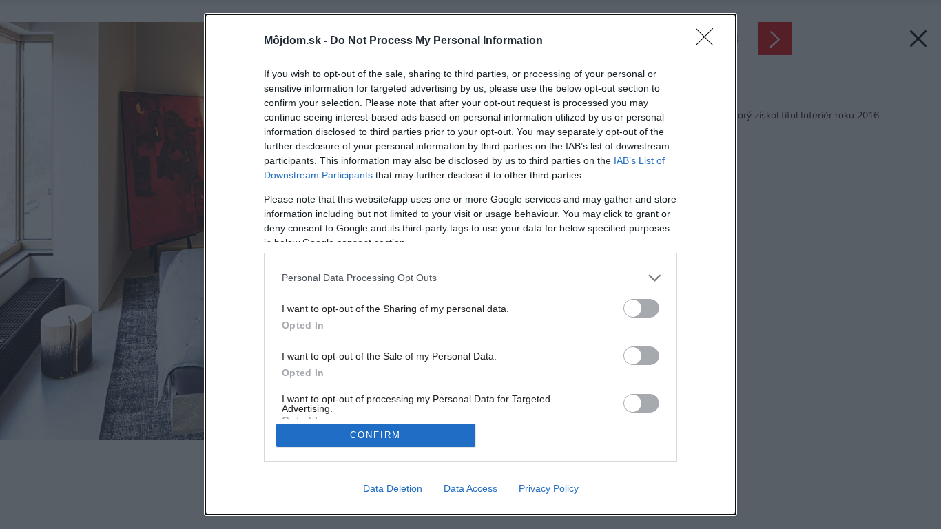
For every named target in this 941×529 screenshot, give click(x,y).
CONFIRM (375, 435)
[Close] (709, 41)
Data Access (470, 488)
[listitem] (470, 278)
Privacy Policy (549, 488)
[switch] (641, 308)
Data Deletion (392, 488)
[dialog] (470, 264)
